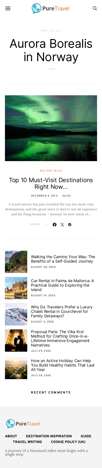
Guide (86, 436)
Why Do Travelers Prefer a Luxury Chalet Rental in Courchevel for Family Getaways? (62, 311)
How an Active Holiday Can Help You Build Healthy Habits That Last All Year (63, 365)
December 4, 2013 (44, 195)
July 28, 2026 (41, 375)
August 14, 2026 (43, 295)
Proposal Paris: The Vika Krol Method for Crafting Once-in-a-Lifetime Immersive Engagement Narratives (60, 338)
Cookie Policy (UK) (68, 442)
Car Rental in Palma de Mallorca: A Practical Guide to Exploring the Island (62, 285)
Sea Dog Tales (51, 170)
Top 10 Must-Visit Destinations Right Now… (51, 183)
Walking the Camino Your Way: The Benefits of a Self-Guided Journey (63, 259)
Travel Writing (27, 442)
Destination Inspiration (49, 436)
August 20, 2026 (43, 267)
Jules (66, 195)
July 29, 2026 (41, 351)
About (11, 436)
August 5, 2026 (42, 321)
